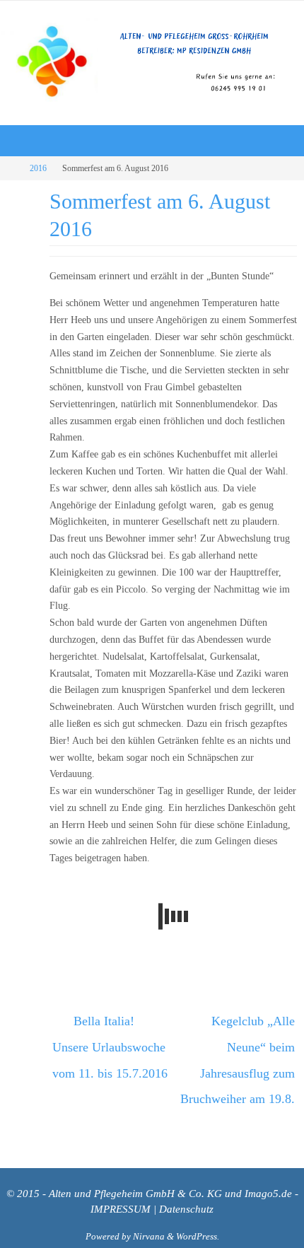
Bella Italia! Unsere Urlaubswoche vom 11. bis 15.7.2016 (110, 1040)
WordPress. (197, 1214)
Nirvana (149, 1214)
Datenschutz (186, 1188)
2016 (38, 168)
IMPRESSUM (120, 1188)
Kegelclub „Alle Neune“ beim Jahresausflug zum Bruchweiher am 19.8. (237, 1051)
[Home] (10, 168)
